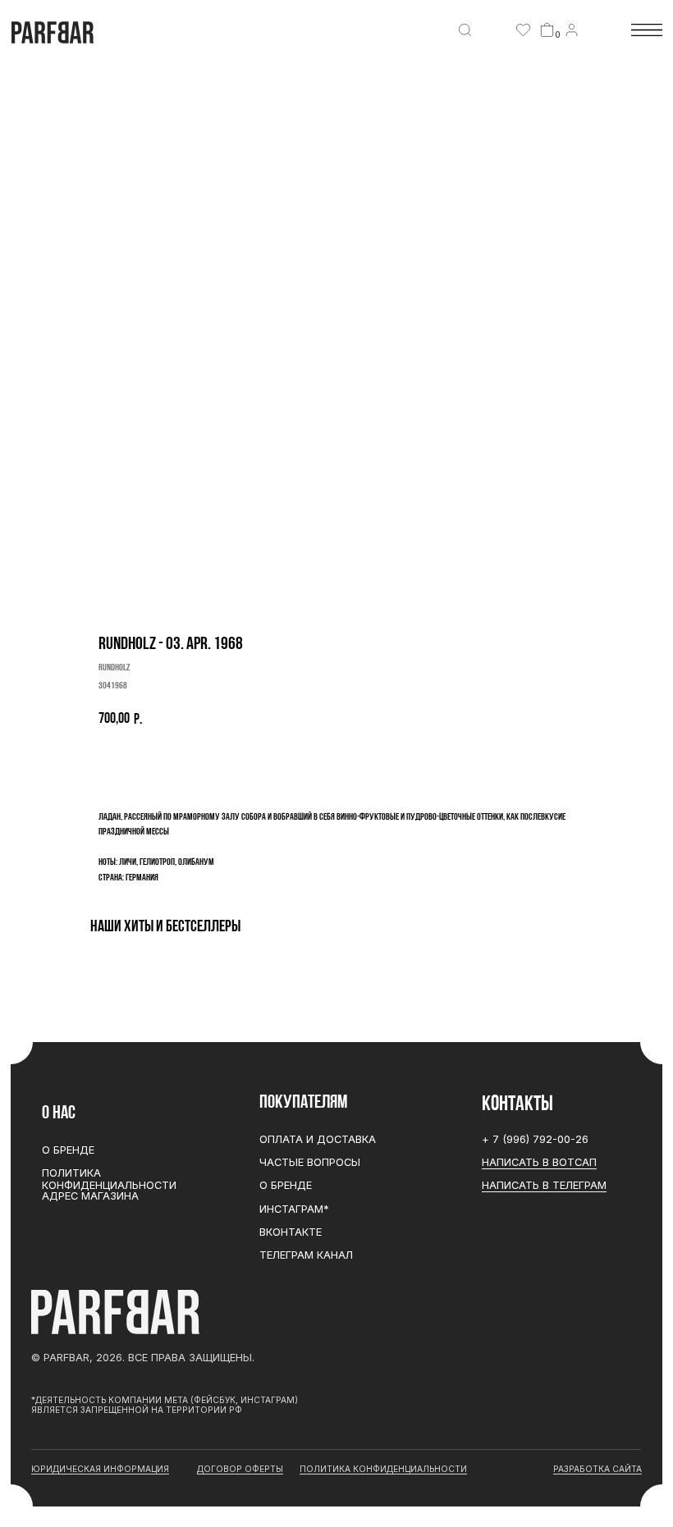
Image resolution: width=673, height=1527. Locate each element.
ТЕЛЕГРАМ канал (306, 1255)
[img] (465, 30)
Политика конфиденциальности (109, 1179)
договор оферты (240, 1469)
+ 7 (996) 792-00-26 (535, 1139)
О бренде (285, 1185)
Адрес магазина (90, 1196)
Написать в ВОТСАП (539, 1162)
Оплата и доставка (317, 1139)
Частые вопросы (309, 1162)
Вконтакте (290, 1232)
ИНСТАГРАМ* (294, 1209)
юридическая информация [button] (100, 1469)
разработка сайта (597, 1469)
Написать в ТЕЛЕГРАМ (544, 1185)
